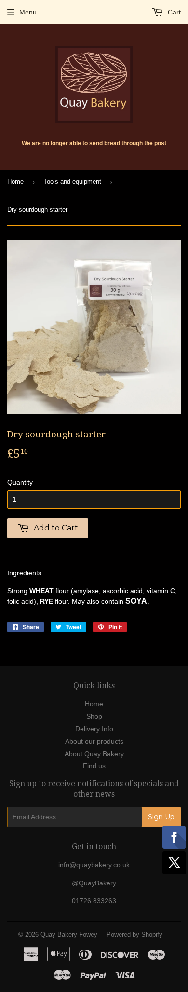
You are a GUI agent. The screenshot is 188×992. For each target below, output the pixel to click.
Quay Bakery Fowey (68, 934)
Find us (94, 766)
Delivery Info (94, 729)
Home (15, 181)
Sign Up (161, 817)
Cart (173, 12)
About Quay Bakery (94, 754)
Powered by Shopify (134, 934)
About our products (94, 741)
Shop (94, 716)
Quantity (20, 482)
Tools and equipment (72, 181)
